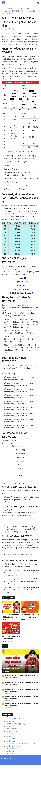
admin (8, 29)
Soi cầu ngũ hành (12, 749)
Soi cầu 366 (10, 734)
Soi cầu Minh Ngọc (13, 746)
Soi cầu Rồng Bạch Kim (15, 719)
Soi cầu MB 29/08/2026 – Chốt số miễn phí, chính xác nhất (30, 617)
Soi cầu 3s (10, 736)
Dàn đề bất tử (11, 729)
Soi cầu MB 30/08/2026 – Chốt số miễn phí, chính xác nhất (11, 617)
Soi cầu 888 (10, 741)
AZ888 (2, 766)
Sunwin (9, 766)
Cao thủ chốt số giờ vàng (15, 724)
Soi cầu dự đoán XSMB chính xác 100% (21, 744)
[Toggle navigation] (3, 2)
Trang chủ (6, 8)
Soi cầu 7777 (11, 739)
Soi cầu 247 (10, 721)
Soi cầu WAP (10, 754)
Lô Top (8, 726)
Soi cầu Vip (10, 751)
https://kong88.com (7, 773)
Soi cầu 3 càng (11, 731)
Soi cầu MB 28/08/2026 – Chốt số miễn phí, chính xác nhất (11, 638)
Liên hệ (21, 762)
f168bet (9, 768)
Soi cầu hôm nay (20, 8)
